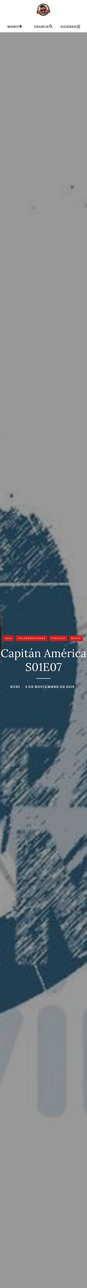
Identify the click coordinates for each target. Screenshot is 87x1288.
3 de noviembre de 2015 (49, 686)
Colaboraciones (31, 638)
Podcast (58, 638)
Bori (15, 686)
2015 (8, 638)
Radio (76, 638)
